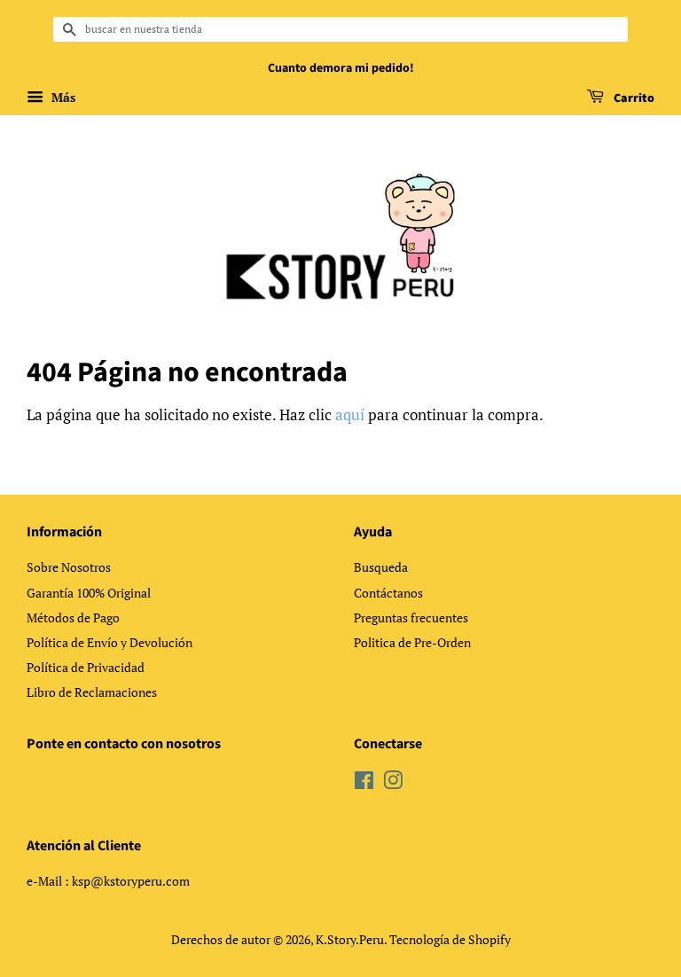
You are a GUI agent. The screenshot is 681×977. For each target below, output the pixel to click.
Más (61, 97)
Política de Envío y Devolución (109, 642)
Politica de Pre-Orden (412, 642)
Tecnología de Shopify (450, 939)
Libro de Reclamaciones (92, 692)
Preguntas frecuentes (411, 617)
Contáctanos (388, 592)
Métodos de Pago (73, 617)
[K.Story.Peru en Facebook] (364, 783)
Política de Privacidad (86, 667)
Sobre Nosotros (69, 567)
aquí (349, 414)
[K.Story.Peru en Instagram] (393, 783)
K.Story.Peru (350, 939)
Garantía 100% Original (89, 592)
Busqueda (381, 567)
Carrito (632, 98)
